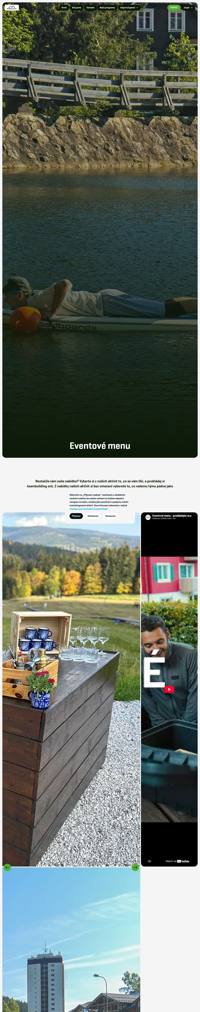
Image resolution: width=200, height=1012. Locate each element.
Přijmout (76, 516)
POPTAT (174, 7)
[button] (129, 8)
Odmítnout (93, 516)
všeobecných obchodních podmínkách (89, 509)
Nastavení (110, 516)
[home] (12, 8)
